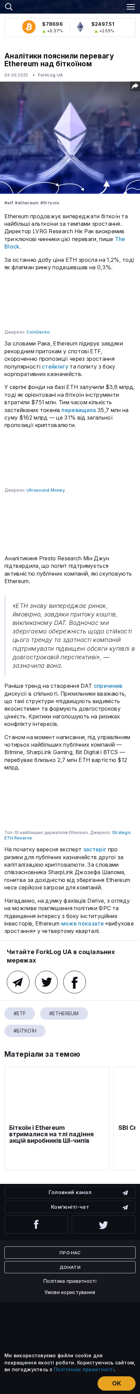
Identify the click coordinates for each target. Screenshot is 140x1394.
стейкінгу (55, 366)
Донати (70, 1267)
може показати (82, 923)
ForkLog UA (50, 75)
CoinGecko (38, 332)
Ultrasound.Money (46, 490)
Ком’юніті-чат (70, 1207)
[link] (70, 6)
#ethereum (26, 202)
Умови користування (70, 1292)
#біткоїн (49, 202)
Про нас (70, 1252)
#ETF (8, 202)
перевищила (79, 410)
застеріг (95, 849)
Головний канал (70, 1192)
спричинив (108, 685)
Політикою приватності (84, 1369)
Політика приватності (70, 1281)
